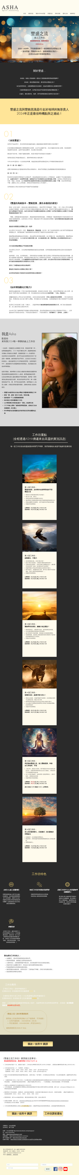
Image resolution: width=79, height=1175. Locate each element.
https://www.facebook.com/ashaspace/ (23, 1130)
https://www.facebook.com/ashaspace (58, 1100)
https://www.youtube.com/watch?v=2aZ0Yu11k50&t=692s (26, 1139)
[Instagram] (60, 1169)
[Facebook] (55, 1169)
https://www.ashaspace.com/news (19, 1136)
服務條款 (10, 1154)
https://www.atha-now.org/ (20, 1137)
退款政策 (15, 1154)
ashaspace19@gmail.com (67, 1087)
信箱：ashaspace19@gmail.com (12, 1152)
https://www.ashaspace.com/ (14, 1134)
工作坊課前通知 (25, 1106)
